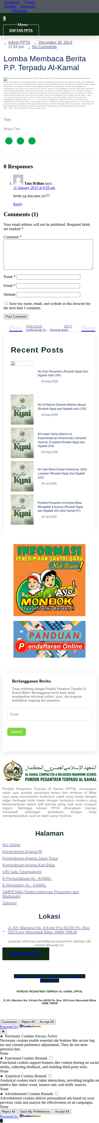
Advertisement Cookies (22, 1094)
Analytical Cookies (19, 1076)
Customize (9, 1022)
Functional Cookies (19, 1058)
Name (10, 277)
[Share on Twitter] (20, 141)
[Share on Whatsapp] (32, 141)
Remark (41, 1058)
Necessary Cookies (19, 1036)
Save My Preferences (35, 1111)
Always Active (46, 1036)
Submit (16, 732)
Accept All (47, 1022)
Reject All (28, 1022)
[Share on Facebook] (8, 141)
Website (10, 294)
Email (9, 286)
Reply (17, 204)
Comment (12, 237)
